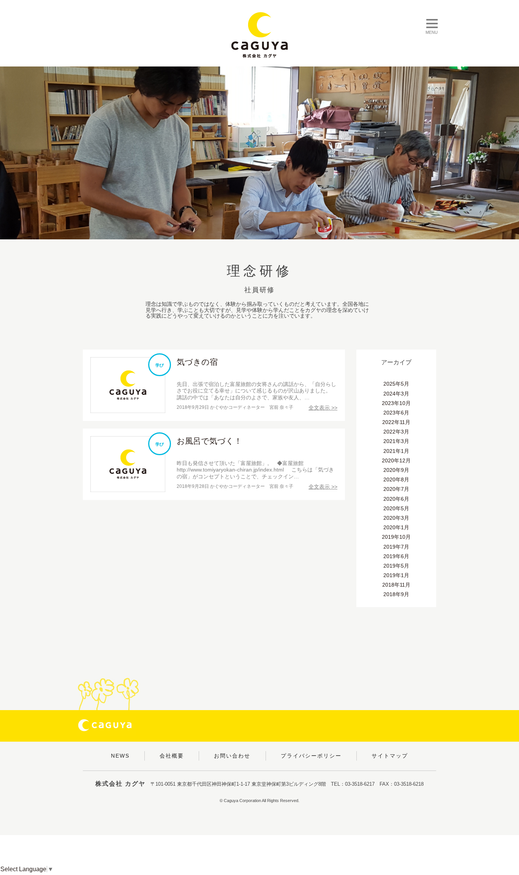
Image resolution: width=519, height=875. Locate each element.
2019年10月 (396, 537)
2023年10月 (396, 403)
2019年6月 (396, 556)
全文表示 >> (323, 408)
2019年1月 (396, 575)
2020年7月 (396, 489)
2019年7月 (396, 547)
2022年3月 (396, 432)
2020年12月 (396, 460)
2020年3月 (396, 518)
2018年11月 (396, 585)
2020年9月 (396, 470)
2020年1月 (396, 527)
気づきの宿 (197, 362)
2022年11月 (396, 422)
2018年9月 (396, 594)
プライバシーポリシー (311, 756)
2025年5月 (396, 384)
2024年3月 (396, 394)
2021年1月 (396, 451)
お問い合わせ (232, 756)
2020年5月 (396, 508)
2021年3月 (396, 441)
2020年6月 (396, 499)
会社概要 (172, 756)
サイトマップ (390, 756)
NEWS (120, 756)
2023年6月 (396, 413)
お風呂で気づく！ (209, 441)
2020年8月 (396, 479)
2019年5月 (396, 566)
